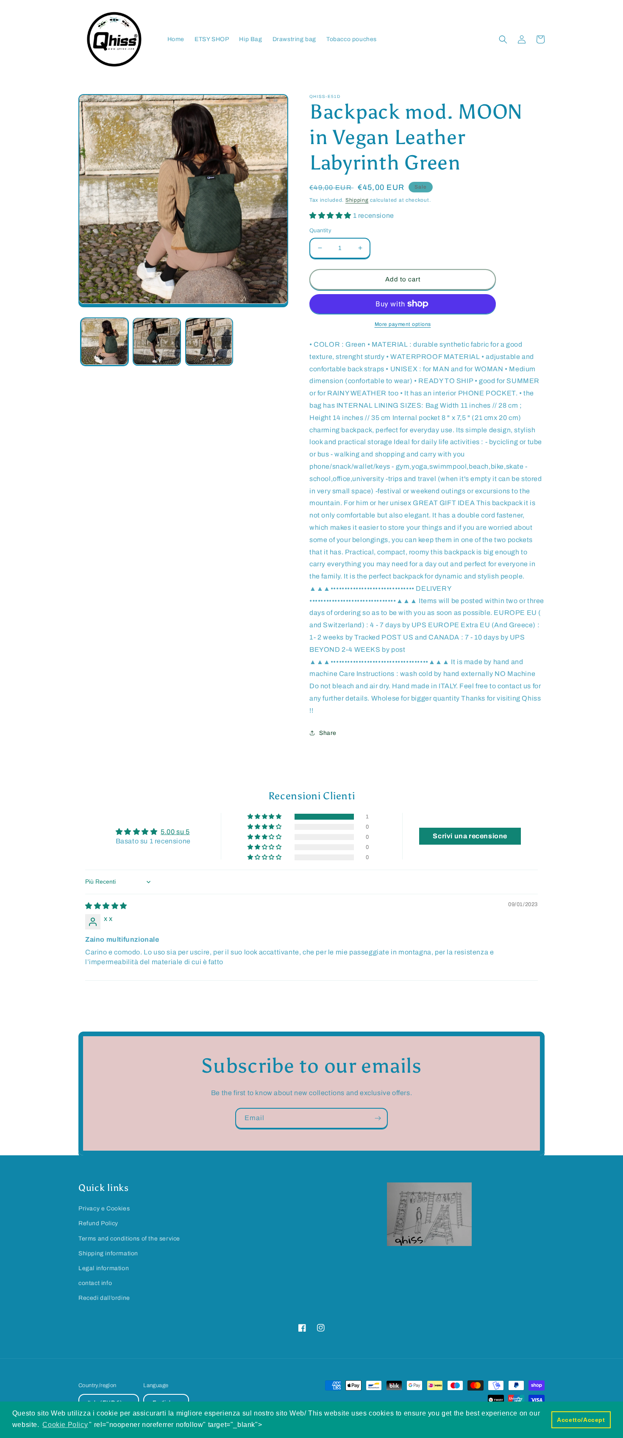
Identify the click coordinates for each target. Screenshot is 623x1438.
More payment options (403, 324)
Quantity (320, 231)
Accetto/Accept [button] (581, 1419)
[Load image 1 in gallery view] (104, 341)
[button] (503, 39)
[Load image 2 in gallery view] (157, 341)
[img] (106, 906)
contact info (95, 1283)
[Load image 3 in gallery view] (209, 341)
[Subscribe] (377, 1118)
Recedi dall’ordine (104, 1298)
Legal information (103, 1268)
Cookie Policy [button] (65, 1424)
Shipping (357, 200)
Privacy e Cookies (104, 1208)
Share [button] (328, 733)
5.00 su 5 (175, 831)
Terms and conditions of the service (129, 1238)
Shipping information (108, 1253)
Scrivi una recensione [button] (470, 836)
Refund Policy (98, 1223)
